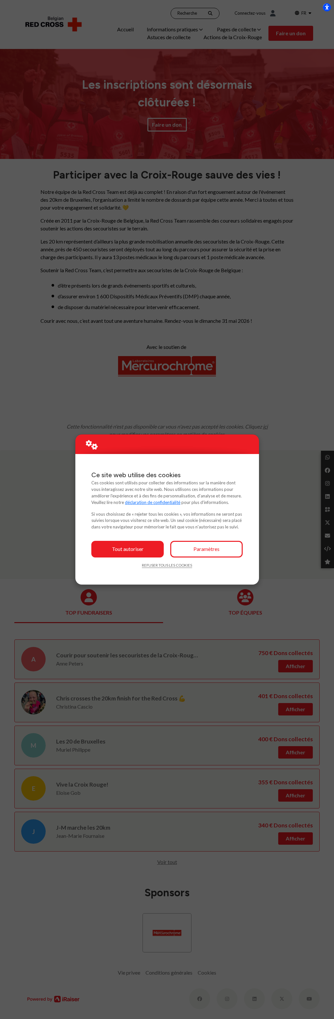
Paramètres (206, 549)
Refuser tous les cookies (167, 565)
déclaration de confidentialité (152, 502)
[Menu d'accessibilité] (327, 7)
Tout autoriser (128, 549)
